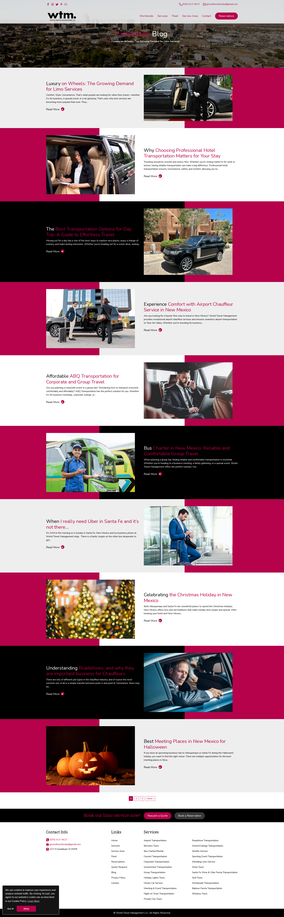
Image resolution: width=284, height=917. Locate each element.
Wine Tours (198, 867)
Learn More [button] (33, 901)
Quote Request (119, 867)
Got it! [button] (10, 909)
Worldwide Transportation (205, 883)
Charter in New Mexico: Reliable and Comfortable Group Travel (187, 451)
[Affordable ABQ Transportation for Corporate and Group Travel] (188, 390)
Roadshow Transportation (205, 840)
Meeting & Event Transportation (160, 888)
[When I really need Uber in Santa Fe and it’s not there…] (188, 535)
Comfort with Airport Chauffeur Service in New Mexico (188, 307)
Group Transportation (154, 872)
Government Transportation (158, 867)
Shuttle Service (200, 851)
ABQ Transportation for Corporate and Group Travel (82, 379)
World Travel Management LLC (132, 912)
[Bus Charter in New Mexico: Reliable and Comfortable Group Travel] (90, 462)
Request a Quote (157, 815)
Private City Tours (153, 899)
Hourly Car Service (153, 883)
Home (107, 41)
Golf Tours (197, 877)
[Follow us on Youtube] (65, 4)
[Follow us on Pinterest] (61, 4)
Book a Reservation (189, 815)
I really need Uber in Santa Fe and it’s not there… (92, 524)
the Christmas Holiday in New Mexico (188, 598)
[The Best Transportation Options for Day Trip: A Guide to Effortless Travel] (188, 241)
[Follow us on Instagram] (52, 4)
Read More (54, 109)
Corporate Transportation (156, 861)
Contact (115, 883)
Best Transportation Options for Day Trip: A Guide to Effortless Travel (89, 232)
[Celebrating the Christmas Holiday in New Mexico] (90, 608)
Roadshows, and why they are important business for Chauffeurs (90, 671)
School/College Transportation (207, 845)
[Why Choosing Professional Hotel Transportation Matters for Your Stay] (90, 164)
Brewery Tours (151, 845)
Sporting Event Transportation (207, 856)
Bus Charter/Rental (153, 851)
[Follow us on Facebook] (48, 4)
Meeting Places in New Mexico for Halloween (185, 744)
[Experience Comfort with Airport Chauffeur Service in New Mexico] (90, 318)
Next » (150, 798)
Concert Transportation (155, 856)
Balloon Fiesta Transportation (207, 888)
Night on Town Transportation (159, 893)
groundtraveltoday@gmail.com (222, 4)
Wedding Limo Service (203, 861)
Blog (113, 872)
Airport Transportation (155, 840)
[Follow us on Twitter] (57, 4)
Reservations (226, 16)
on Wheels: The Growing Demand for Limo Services (90, 86)
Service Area (117, 851)
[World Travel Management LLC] (62, 15)
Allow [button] (26, 909)
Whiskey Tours (199, 893)
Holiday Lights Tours (154, 877)
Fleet (114, 856)
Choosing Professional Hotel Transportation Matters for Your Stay (182, 153)
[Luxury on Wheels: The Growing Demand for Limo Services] (188, 97)
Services (115, 845)
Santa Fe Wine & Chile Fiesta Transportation (215, 872)
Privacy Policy (118, 877)
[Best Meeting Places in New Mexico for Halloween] (90, 755)
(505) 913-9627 (191, 4)
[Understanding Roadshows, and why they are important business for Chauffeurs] (188, 682)
